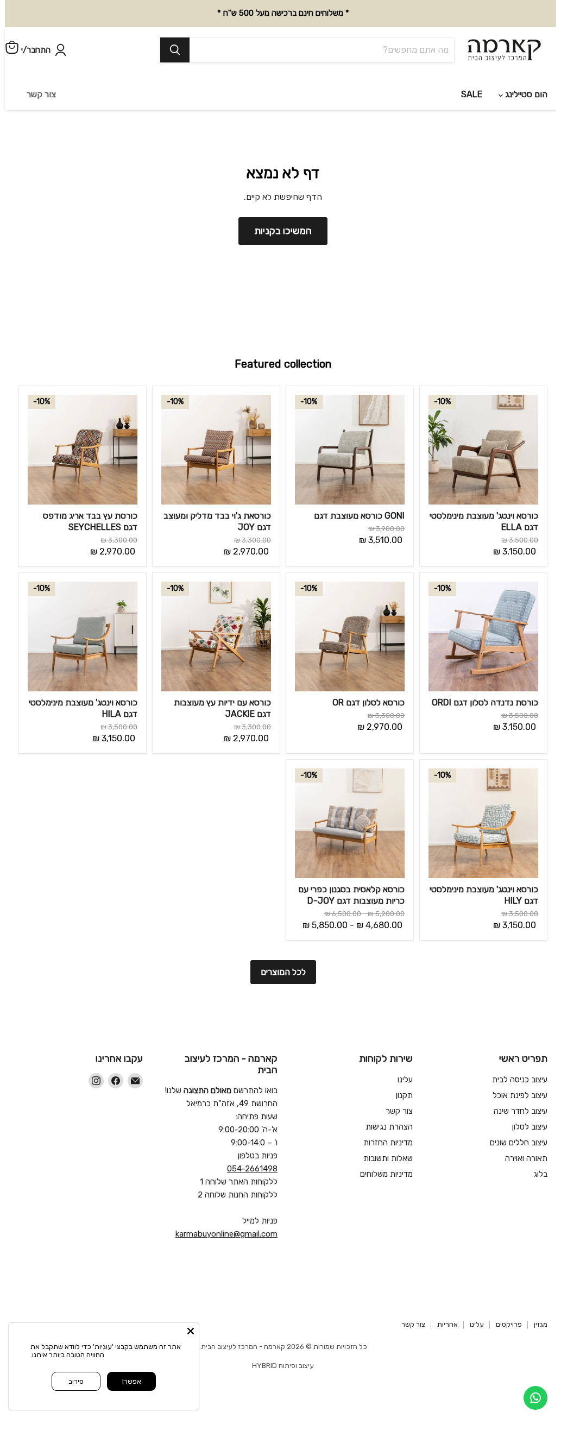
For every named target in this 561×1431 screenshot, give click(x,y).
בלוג (540, 1126)
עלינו (405, 1032)
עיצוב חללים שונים (518, 1095)
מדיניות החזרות (388, 1095)
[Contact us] (535, 1398)
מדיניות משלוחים (386, 1126)
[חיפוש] (129, 45)
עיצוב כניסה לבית (519, 1032)
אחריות (447, 1277)
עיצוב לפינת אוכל (520, 1047)
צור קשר (399, 1063)
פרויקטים (509, 1277)
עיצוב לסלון (529, 1079)
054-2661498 (252, 1121)
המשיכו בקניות (283, 184)
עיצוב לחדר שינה (520, 1063)
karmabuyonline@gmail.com (226, 1187)
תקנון (404, 1047)
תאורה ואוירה (526, 1110)
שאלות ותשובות (388, 1110)
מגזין (540, 1277)
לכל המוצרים (283, 924)
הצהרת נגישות (389, 1079)
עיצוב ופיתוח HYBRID (283, 1318)
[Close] (190, 1331)
